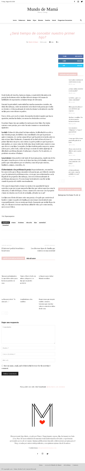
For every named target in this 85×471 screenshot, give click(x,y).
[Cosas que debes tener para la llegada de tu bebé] (62, 141)
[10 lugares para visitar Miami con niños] (47, 268)
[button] (80, 20)
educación (29, 222)
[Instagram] (78, 1)
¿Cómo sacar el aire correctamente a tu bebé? (75, 161)
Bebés (29, 20)
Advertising (67, 465)
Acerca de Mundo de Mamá (53, 465)
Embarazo (22, 20)
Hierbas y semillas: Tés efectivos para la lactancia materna (76, 119)
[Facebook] (74, 1)
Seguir (79, 61)
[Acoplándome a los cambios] (28, 291)
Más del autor (31, 258)
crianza (13, 222)
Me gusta (78, 56)
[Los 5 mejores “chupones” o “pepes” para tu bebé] (62, 130)
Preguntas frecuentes (65, 20)
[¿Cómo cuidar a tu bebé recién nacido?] (62, 91)
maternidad (42, 222)
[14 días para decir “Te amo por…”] (10, 291)
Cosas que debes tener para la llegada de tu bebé (76, 140)
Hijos (34, 20)
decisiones (21, 222)
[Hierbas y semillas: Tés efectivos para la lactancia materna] (62, 119)
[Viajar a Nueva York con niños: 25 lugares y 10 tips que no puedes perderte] (28, 268)
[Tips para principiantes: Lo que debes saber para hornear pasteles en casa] (10, 268)
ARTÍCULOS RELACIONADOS (13, 258)
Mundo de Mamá (33, 42)
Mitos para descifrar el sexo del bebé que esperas (75, 109)
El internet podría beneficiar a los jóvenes (13, 249)
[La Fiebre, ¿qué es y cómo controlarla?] (62, 100)
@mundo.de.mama (56, 387)
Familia (47, 20)
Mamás (40, 20)
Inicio (15, 20)
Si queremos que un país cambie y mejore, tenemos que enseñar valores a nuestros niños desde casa (47, 303)
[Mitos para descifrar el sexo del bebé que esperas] (62, 108)
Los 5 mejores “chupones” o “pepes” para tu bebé (75, 130)
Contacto (75, 465)
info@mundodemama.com (47, 448)
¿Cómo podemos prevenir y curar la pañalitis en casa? (74, 172)
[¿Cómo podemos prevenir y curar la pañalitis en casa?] (62, 172)
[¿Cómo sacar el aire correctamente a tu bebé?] (62, 161)
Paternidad (6, 225)
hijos (35, 222)
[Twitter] (81, 1)
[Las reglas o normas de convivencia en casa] (62, 82)
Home (41, 465)
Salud (54, 20)
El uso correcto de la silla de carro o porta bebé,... (75, 151)
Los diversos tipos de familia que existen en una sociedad (43, 249)
